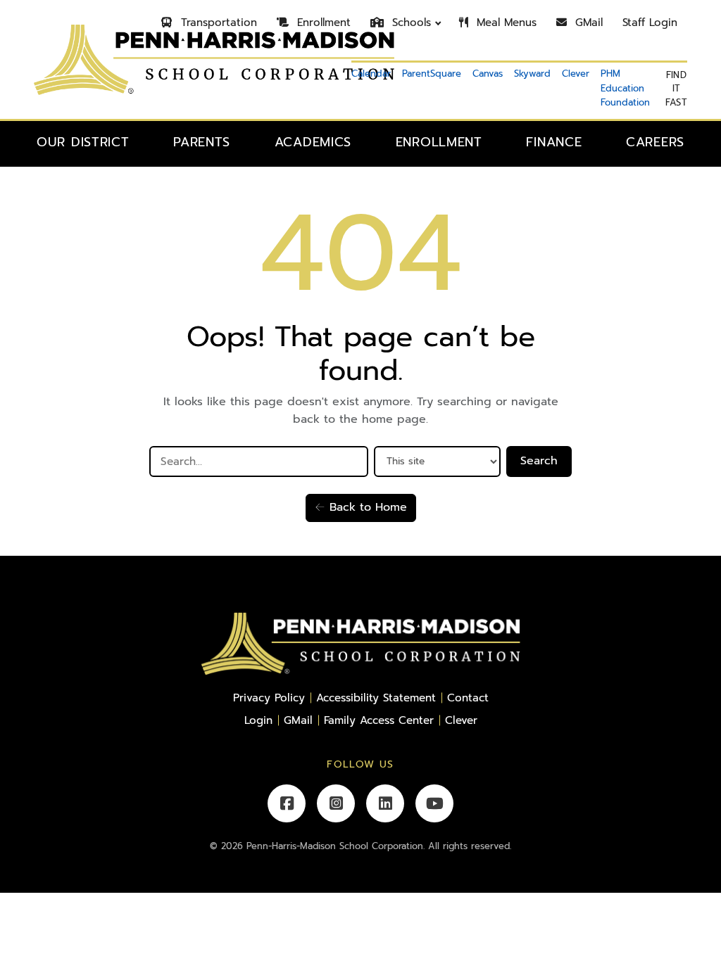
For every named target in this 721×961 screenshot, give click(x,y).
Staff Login (649, 22)
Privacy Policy (269, 697)
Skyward (532, 73)
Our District (83, 142)
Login (258, 720)
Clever (575, 73)
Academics (313, 142)
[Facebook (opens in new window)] (287, 803)
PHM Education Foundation (625, 88)
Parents (201, 142)
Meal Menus (504, 22)
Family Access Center (379, 720)
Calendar (371, 73)
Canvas (487, 73)
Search (539, 460)
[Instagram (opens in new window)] (336, 803)
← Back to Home (361, 507)
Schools (409, 22)
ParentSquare (431, 73)
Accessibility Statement (376, 697)
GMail (587, 22)
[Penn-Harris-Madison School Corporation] (360, 643)
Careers (655, 142)
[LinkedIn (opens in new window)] (385, 803)
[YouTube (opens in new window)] (434, 803)
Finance (554, 142)
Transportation (217, 22)
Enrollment (322, 22)
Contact (468, 697)
